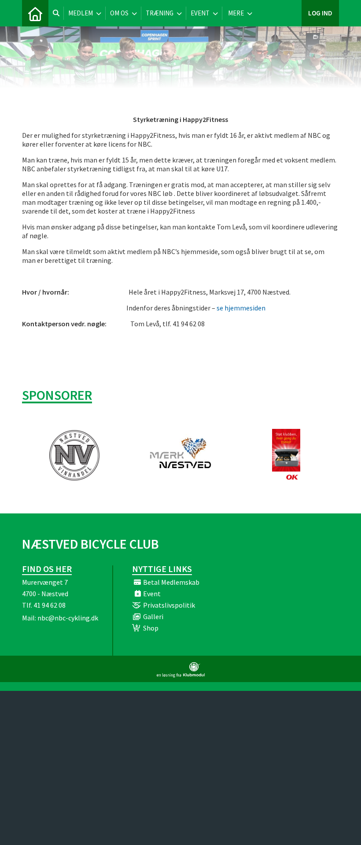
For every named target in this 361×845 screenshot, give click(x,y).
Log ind (320, 13)
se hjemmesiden (241, 307)
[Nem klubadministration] (181, 675)
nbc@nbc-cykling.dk (67, 617)
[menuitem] (35, 13)
